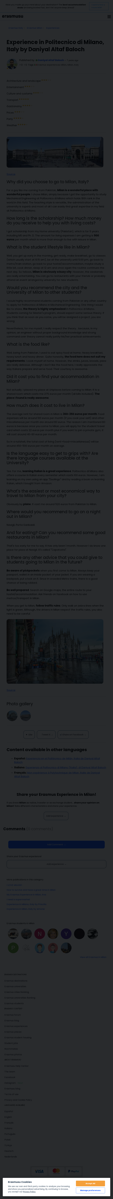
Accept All (90, 1183)
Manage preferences (90, 1190)
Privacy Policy (29, 1191)
